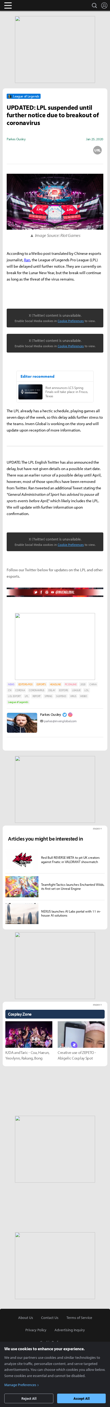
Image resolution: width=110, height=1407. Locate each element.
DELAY (51, 690)
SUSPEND (61, 696)
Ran (27, 259)
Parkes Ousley (50, 714)
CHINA (92, 684)
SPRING (48, 696)
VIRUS (73, 696)
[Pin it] (76, 150)
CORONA (20, 690)
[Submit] (55, 150)
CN (9, 690)
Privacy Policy (35, 1329)
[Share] (34, 150)
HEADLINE (55, 684)
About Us (25, 1317)
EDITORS (63, 690)
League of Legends (18, 702)
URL (97, 150)
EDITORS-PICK (25, 684)
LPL (27, 696)
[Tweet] (12, 150)
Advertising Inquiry (69, 1329)
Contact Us (49, 1317)
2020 (82, 684)
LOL (86, 690)
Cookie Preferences (71, 321)
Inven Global (28, 5)
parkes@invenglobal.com (60, 721)
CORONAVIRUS (36, 690)
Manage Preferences (20, 1384)
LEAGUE (76, 690)
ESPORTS (41, 684)
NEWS (11, 684)
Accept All (81, 1398)
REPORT (37, 696)
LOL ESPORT (14, 696)
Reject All (29, 1398)
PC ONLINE (70, 684)
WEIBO (83, 696)
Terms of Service (79, 1317)
